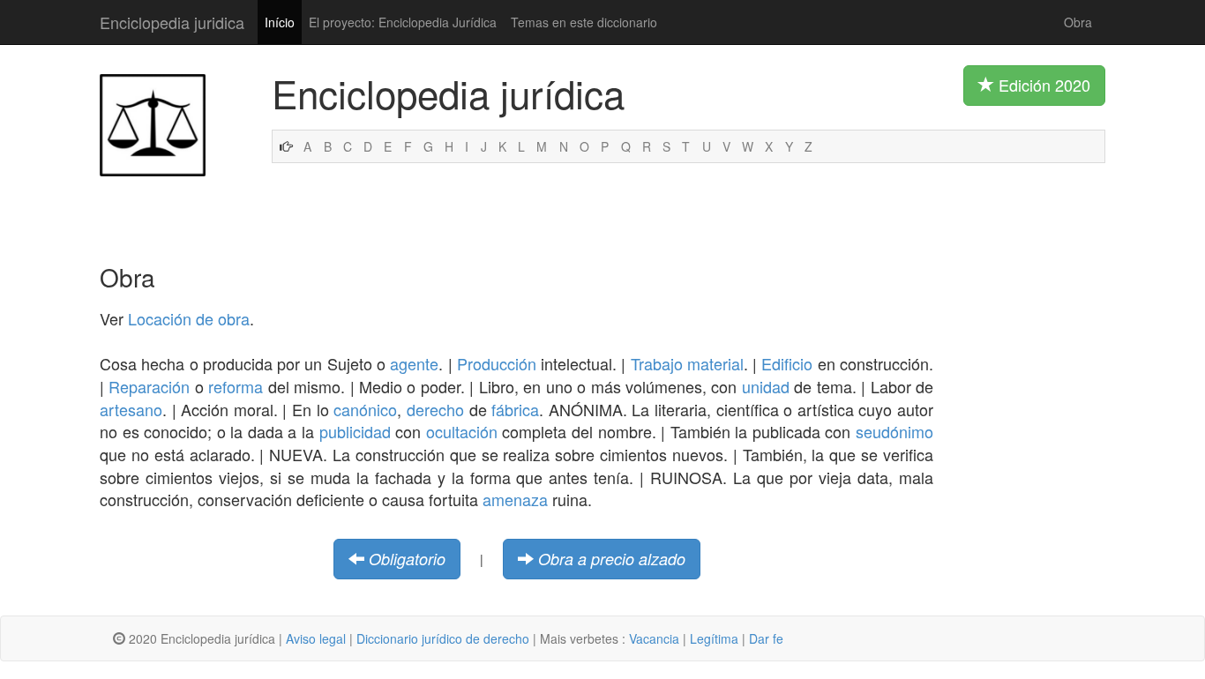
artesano (131, 409)
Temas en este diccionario (584, 22)
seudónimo (894, 431)
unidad (766, 386)
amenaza (515, 499)
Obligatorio (407, 559)
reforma (235, 386)
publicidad (355, 431)
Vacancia (654, 638)
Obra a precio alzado (611, 559)
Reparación (149, 386)
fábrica (515, 409)
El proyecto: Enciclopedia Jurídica (403, 22)
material (715, 363)
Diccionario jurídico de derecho (442, 638)
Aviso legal (316, 638)
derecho (435, 409)
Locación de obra (189, 318)
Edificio (786, 363)
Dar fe (766, 638)
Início (280, 22)
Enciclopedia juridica (172, 22)
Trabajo (657, 363)
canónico (365, 409)
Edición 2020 (1042, 84)
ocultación (462, 431)
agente (414, 363)
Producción (496, 363)
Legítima (714, 638)
